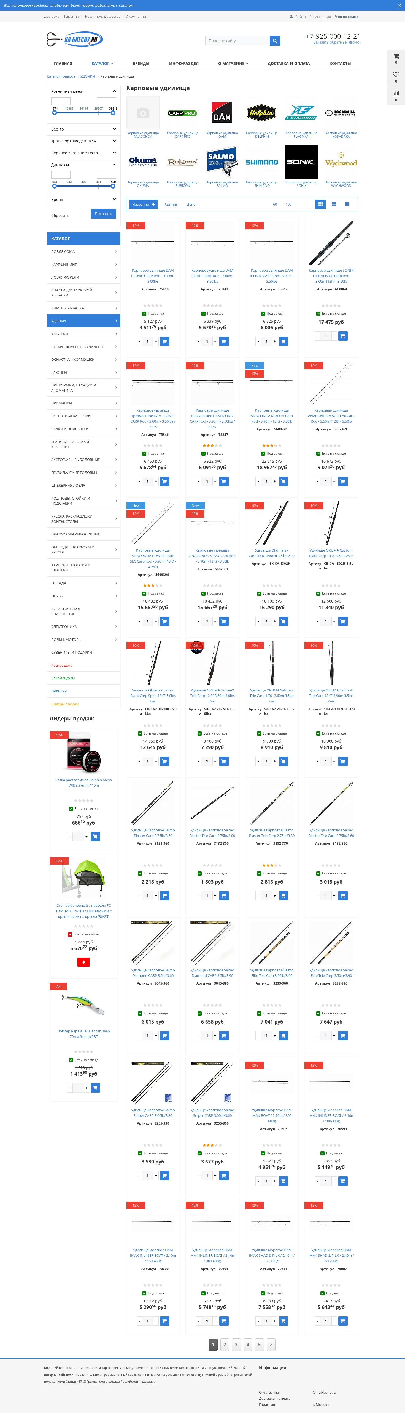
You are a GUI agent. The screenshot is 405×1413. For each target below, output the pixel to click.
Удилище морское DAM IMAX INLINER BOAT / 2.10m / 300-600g (212, 1255)
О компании (135, 16)
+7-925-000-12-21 (333, 36)
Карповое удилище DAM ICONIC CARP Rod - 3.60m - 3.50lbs (212, 276)
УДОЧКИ (58, 320)
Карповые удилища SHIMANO (262, 184)
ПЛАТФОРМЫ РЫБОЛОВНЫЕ (75, 534)
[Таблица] (347, 204)
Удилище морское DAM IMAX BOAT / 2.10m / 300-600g (272, 1115)
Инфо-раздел (184, 63)
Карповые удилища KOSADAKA (341, 135)
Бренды (141, 63)
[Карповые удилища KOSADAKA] (341, 113)
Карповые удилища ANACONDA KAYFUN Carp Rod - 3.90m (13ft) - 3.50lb (272, 416)
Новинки (59, 690)
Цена (191, 204)
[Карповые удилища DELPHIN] (262, 113)
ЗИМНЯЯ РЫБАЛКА (67, 308)
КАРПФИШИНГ (64, 264)
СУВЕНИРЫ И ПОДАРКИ (71, 652)
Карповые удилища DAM (222, 135)
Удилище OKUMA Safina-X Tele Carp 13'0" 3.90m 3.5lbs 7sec (331, 696)
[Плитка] (320, 204)
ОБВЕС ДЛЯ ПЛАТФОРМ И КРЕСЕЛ (72, 550)
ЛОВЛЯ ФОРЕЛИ (65, 277)
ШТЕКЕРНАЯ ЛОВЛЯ (68, 485)
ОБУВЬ (57, 595)
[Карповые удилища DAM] (222, 113)
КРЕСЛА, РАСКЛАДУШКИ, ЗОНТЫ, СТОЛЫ (72, 519)
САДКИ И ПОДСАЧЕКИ (70, 428)
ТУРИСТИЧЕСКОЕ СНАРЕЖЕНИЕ (66, 611)
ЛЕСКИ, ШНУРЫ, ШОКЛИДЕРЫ (77, 346)
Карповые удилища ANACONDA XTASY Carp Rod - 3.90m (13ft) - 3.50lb (212, 556)
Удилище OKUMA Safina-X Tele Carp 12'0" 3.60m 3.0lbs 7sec (212, 696)
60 (275, 204)
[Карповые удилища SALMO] (222, 162)
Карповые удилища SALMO (222, 184)
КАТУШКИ (59, 333)
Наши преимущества (102, 16)
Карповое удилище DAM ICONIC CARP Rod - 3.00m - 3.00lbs (153, 276)
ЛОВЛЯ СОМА (63, 251)
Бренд (57, 199)
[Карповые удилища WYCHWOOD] (341, 162)
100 (288, 204)
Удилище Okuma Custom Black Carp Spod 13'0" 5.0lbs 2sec (153, 696)
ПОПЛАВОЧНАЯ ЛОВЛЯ (71, 415)
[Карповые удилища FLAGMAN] (301, 113)
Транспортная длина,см (73, 141)
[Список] (334, 204)
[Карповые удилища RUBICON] (182, 162)
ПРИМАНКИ (61, 403)
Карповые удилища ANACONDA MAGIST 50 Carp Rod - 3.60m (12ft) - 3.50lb (331, 416)
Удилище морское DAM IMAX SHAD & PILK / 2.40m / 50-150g (272, 1255)
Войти (300, 16)
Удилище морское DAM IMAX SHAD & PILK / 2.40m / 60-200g (331, 1255)
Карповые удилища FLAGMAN (301, 135)
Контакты (340, 63)
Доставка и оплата (289, 63)
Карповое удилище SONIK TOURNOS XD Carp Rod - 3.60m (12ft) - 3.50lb (331, 276)
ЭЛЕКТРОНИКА (64, 626)
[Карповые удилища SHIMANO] (262, 162)
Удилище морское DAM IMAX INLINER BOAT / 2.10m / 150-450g (153, 1255)
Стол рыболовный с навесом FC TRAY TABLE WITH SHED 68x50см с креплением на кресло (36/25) (84, 911)
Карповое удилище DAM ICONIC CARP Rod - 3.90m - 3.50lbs (272, 276)
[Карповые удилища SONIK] (301, 162)
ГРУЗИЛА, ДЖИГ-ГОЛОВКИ (74, 472)
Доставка (51, 16)
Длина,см (60, 164)
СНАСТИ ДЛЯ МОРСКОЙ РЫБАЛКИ (71, 293)
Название (140, 204)
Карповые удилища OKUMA (143, 184)
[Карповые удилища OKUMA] (143, 162)
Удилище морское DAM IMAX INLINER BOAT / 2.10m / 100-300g (331, 1115)
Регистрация (320, 16)
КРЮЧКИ (59, 372)
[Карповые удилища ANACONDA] (143, 113)
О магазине (231, 63)
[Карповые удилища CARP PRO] (182, 113)
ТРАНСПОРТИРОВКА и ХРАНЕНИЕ (70, 444)
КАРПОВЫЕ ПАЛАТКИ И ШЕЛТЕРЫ (71, 568)
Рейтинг (171, 204)
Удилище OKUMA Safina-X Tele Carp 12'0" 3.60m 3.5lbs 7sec (272, 696)
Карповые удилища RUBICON (183, 184)
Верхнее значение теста (74, 152)
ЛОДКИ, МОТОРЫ (66, 639)
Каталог (100, 63)
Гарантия (72, 16)
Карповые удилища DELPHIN (262, 135)
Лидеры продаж (65, 703)
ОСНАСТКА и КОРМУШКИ (73, 359)
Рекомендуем (63, 677)
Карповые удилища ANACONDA (143, 135)
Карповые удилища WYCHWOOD (341, 184)
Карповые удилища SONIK (301, 184)
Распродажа (61, 665)
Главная (63, 63)
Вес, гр (57, 129)
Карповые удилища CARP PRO (183, 135)
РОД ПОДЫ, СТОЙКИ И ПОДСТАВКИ (70, 501)
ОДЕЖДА (58, 582)
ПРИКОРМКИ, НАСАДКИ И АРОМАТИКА (73, 388)
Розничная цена (66, 91)
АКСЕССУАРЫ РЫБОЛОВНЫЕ (75, 459)
